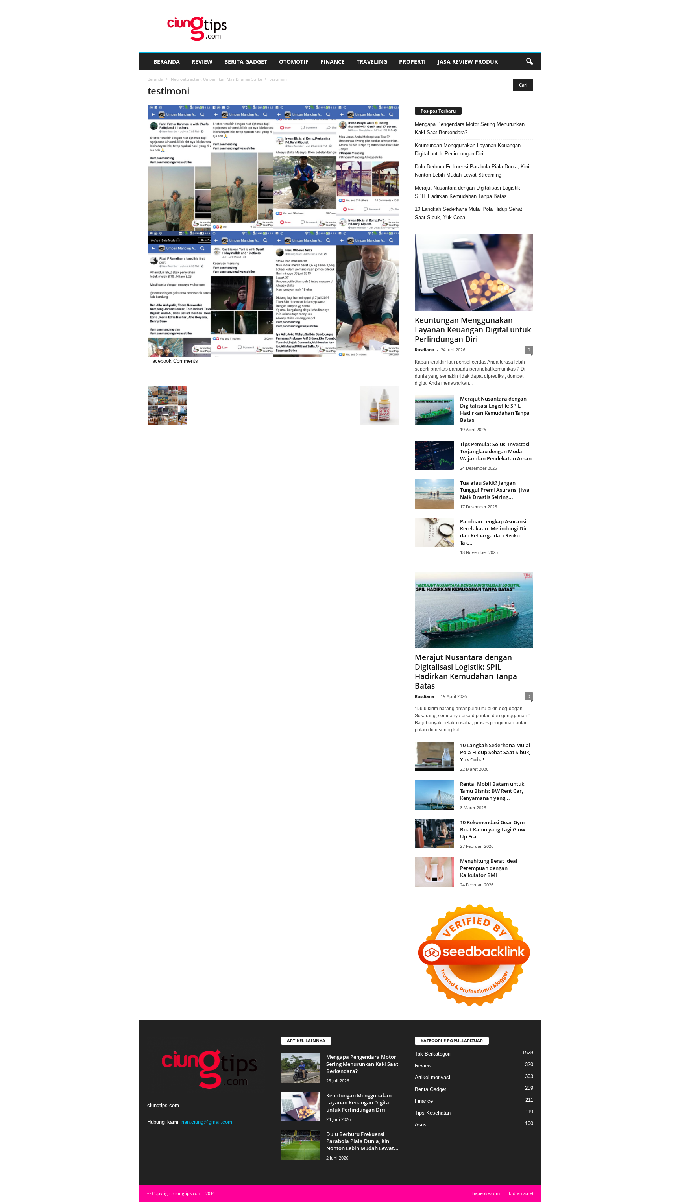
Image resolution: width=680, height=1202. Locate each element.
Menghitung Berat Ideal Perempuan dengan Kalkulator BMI (488, 868)
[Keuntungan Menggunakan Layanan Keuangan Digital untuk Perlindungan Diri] (474, 272)
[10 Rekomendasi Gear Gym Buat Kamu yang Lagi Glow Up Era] (434, 833)
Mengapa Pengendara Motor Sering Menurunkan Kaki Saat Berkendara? (470, 128)
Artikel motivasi (432, 1077)
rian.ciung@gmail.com (206, 1122)
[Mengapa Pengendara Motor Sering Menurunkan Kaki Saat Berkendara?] (300, 1068)
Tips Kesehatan (433, 1113)
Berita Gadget (245, 61)
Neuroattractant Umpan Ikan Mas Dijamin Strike (216, 79)
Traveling (372, 61)
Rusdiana (424, 350)
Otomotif (294, 61)
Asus (421, 1125)
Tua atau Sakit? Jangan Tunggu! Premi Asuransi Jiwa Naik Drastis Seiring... (495, 489)
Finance (332, 61)
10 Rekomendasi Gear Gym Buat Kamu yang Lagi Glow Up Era (492, 829)
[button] (529, 61)
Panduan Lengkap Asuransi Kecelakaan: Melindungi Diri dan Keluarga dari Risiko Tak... (494, 532)
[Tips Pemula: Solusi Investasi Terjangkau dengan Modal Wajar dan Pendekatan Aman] (434, 455)
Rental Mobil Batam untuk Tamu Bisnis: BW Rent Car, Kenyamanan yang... (492, 790)
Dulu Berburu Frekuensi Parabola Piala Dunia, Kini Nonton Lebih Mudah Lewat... (362, 1141)
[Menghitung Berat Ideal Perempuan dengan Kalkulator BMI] (434, 872)
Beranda (166, 61)
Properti (412, 61)
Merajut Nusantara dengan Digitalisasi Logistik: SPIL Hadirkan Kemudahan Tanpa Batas (468, 192)
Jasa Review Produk (468, 61)
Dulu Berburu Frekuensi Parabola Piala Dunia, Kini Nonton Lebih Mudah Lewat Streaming (472, 171)
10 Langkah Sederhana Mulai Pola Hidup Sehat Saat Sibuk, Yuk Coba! (468, 213)
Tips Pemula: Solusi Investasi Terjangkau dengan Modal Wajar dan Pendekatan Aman (496, 451)
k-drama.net (521, 1193)
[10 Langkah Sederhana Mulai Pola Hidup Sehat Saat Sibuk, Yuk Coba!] (434, 756)
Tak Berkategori (433, 1054)
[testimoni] (273, 231)
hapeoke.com (486, 1193)
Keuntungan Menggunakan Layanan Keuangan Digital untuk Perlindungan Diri (468, 149)
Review (202, 61)
